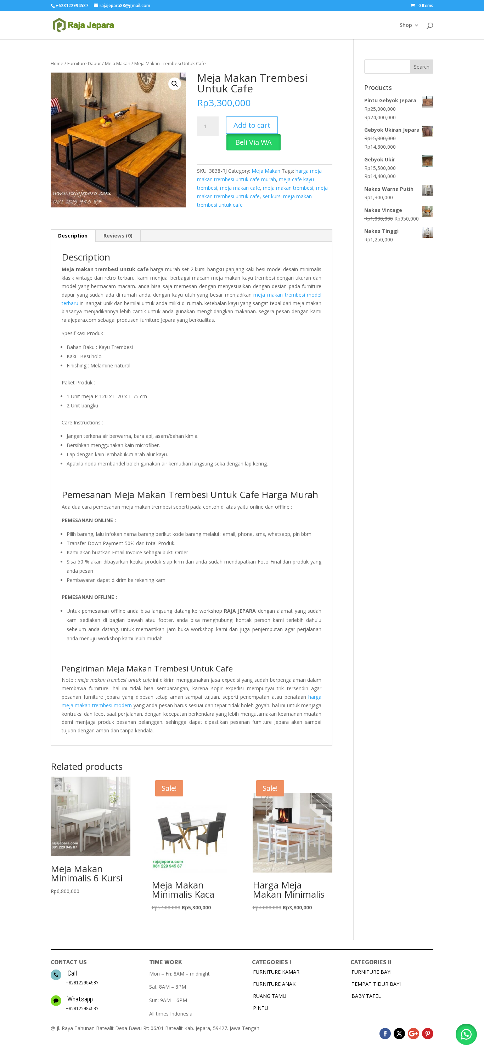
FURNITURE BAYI (371, 971)
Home (57, 63)
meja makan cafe (240, 187)
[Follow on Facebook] (385, 1033)
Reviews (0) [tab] (118, 235)
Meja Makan (117, 63)
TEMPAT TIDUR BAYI (376, 983)
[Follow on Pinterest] (427, 1033)
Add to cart (251, 125)
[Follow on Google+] (413, 1033)
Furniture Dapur (84, 63)
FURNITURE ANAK (274, 983)
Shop (406, 25)
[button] (174, 84)
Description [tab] (73, 235)
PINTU (260, 1008)
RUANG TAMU (269, 996)
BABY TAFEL (366, 996)
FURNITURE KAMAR (276, 971)
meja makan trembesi (288, 187)
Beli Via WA (253, 142)
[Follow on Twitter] (399, 1033)
